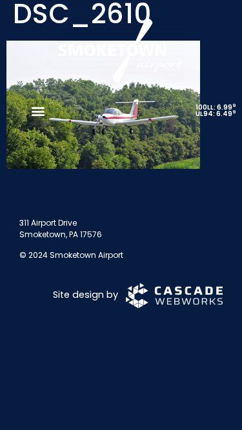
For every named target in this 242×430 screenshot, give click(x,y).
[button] (37, 111)
